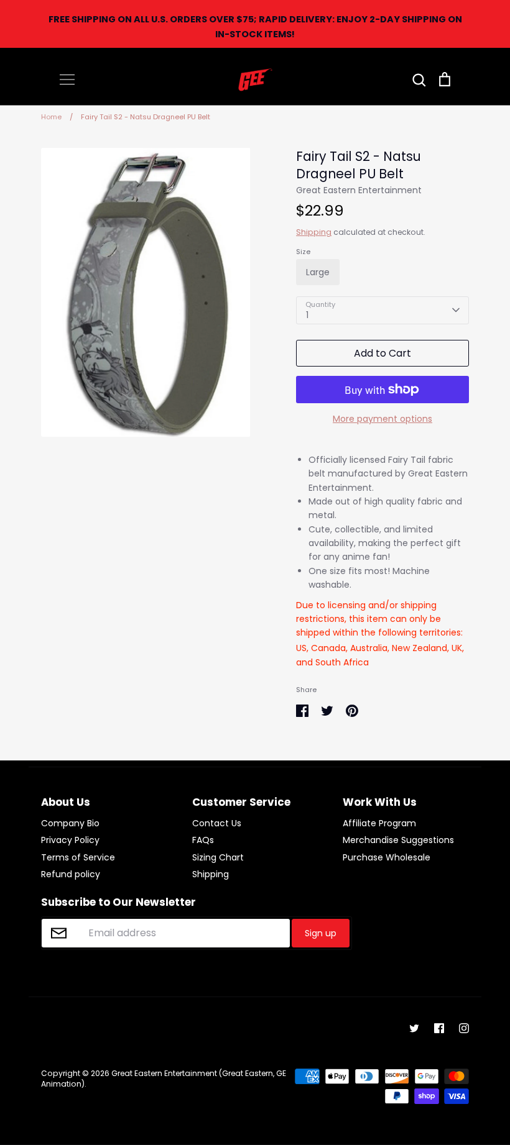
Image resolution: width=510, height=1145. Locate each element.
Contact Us (216, 823)
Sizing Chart (218, 857)
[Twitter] (414, 1028)
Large (318, 272)
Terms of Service (78, 857)
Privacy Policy (70, 840)
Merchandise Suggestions (398, 840)
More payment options (382, 419)
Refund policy (70, 874)
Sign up (320, 933)
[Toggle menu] (67, 79)
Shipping (314, 232)
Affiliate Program (379, 823)
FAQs (203, 840)
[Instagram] (464, 1028)
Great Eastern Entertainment (359, 190)
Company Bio (70, 823)
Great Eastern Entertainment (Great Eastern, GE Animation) (163, 1078)
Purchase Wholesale (386, 857)
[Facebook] (439, 1028)
